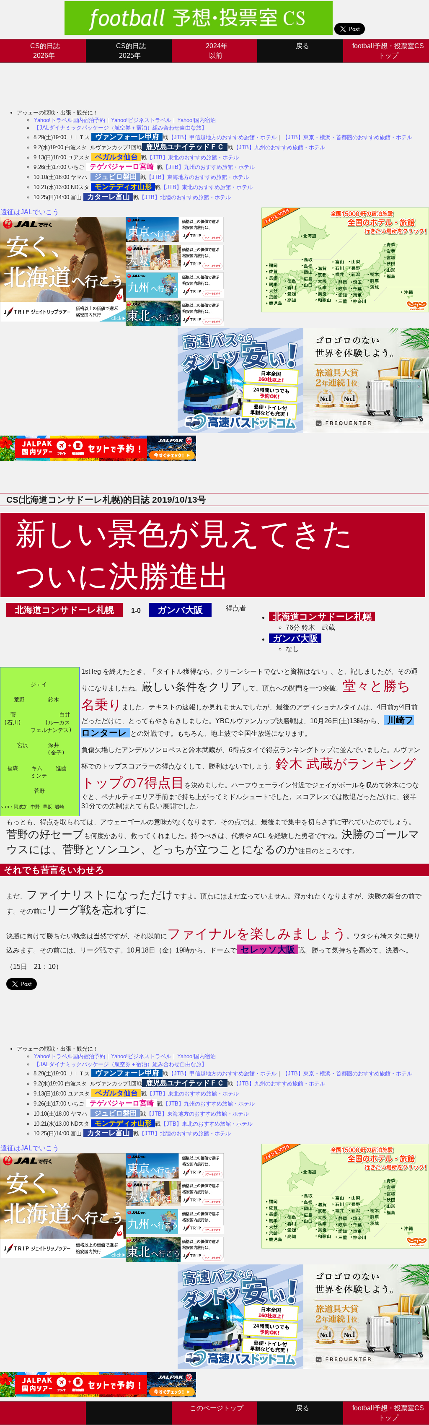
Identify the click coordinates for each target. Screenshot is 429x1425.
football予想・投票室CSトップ (388, 50)
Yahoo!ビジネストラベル (141, 120)
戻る (302, 45)
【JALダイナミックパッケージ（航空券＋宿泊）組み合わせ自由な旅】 (120, 128)
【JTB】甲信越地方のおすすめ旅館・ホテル (222, 137)
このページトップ (216, 1408)
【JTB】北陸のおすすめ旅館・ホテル (185, 197)
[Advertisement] (152, 82)
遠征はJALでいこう (29, 211)
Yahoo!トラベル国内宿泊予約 (69, 120)
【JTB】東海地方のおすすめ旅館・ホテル (197, 177)
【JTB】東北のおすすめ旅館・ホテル (193, 157)
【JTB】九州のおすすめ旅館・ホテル (279, 147)
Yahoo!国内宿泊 (196, 120)
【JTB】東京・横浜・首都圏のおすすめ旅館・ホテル (347, 137)
